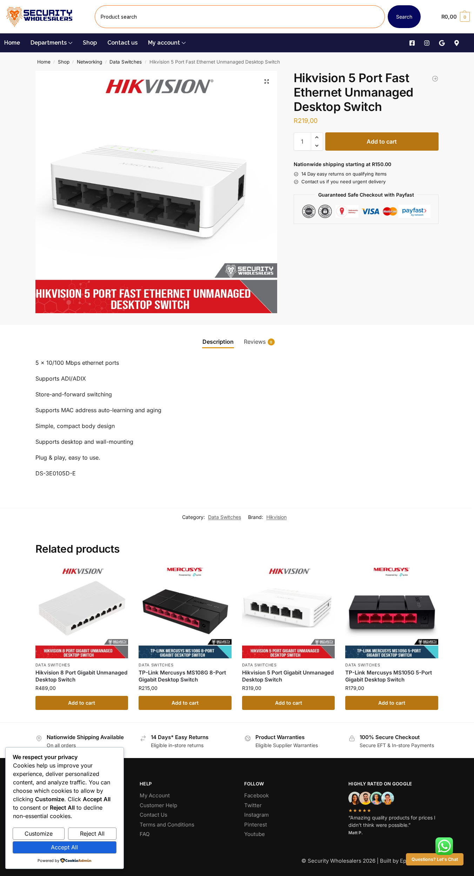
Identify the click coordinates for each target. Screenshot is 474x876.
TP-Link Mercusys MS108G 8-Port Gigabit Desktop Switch (182, 676)
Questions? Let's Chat (435, 859)
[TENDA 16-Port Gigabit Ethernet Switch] (435, 78)
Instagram (256, 814)
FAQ (144, 834)
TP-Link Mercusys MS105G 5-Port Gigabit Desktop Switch (388, 676)
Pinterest (255, 824)
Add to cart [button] (81, 703)
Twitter (253, 805)
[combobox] (240, 16)
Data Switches (125, 62)
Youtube (254, 834)
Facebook (256, 795)
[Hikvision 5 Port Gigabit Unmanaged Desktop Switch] (288, 611)
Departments (49, 42)
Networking (89, 62)
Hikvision (276, 517)
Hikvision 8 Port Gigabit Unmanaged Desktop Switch (81, 676)
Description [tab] (218, 341)
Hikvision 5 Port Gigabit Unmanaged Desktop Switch (288, 676)
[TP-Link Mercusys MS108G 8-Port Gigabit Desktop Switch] (185, 611)
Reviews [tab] (258, 341)
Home (12, 42)
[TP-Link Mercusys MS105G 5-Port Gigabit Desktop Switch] (391, 611)
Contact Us (153, 814)
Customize (39, 833)
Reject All (92, 833)
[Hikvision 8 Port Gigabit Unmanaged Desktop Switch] (81, 611)
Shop (90, 42)
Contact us (122, 42)
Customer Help (158, 805)
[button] (455, 17)
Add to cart (382, 141)
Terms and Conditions (167, 824)
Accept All (64, 847)
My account (164, 42)
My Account (155, 795)
